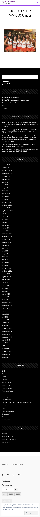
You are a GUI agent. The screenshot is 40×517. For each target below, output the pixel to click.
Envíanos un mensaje (17, 464)
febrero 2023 (6, 196)
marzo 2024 (6, 165)
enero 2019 (5, 326)
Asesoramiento (6, 464)
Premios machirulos (8, 411)
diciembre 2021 (7, 234)
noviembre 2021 (7, 237)
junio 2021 (5, 251)
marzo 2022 (6, 225)
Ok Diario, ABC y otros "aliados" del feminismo (17, 402)
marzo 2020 (6, 294)
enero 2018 (5, 348)
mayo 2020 (5, 288)
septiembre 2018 (7, 337)
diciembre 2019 (7, 303)
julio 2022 (5, 214)
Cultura (4, 377)
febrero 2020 (6, 297)
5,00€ (11, 494)
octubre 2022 (6, 208)
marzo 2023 (6, 193)
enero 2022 (5, 231)
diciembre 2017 (6, 351)
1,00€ (5, 494)
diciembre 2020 (7, 268)
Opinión (4, 405)
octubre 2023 (6, 176)
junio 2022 (5, 216)
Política (4, 408)
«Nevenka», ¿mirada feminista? (14, 146)
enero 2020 (5, 300)
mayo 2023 (5, 188)
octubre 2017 (6, 357)
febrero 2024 (6, 168)
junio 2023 (5, 185)
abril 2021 (5, 257)
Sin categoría (6, 414)
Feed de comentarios (9, 439)
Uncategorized (6, 420)
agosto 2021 (6, 245)
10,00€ (18, 494)
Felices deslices (7, 382)
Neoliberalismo (7, 400)
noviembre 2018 (7, 331)
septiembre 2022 (7, 211)
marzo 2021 (5, 259)
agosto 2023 (6, 179)
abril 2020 (5, 291)
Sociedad (5, 417)
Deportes (5, 379)
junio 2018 (5, 346)
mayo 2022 (5, 219)
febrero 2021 (6, 262)
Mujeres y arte (6, 397)
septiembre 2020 (7, 277)
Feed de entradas (7, 436)
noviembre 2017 (7, 354)
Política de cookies (15, 509)
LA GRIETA (5, 108)
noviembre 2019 (7, 305)
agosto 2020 (6, 280)
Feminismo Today (7, 391)
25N (3, 106)
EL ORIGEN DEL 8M (22, 151)
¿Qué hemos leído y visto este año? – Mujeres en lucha (19, 144)
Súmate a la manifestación (10, 97)
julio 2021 (5, 248)
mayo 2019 (5, 314)
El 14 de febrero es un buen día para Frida (15, 100)
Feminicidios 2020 (7, 388)
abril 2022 (5, 222)
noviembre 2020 (7, 271)
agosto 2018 (6, 340)
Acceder (4, 433)
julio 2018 (5, 343)
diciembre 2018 (7, 328)
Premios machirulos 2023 (10, 103)
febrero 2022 (6, 228)
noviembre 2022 (7, 205)
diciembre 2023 (7, 170)
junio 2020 (5, 285)
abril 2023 (5, 191)
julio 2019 (5, 308)
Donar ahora (7, 501)
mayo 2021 (5, 254)
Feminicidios (6, 385)
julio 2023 (5, 182)
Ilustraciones (6, 394)
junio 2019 (5, 311)
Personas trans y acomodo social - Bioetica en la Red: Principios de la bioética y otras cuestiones (19, 137)
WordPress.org (6, 442)
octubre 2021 (6, 239)
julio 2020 (5, 282)
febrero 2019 (6, 323)
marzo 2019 (5, 320)
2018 (3, 371)
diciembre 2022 (7, 202)
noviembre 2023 (7, 173)
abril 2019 (5, 317)
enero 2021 (5, 265)
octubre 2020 (6, 274)
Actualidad (5, 374)
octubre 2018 (6, 334)
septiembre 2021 (7, 242)
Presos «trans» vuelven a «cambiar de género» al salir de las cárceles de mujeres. (19, 139)
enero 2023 (5, 199)
